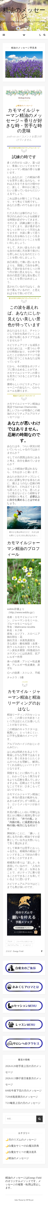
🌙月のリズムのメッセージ (20, 1139)
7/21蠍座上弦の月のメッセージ (22, 1103)
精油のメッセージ (24, 13)
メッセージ (27, 945)
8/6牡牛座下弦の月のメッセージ (23, 1090)
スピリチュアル (13, 945)
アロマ (9, 941)
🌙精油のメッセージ (24, 106)
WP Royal (29, 1200)
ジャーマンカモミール (24, 941)
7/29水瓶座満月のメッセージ (21, 1096)
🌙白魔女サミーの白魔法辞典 (22, 1145)
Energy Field (18, 951)
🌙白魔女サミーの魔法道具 (20, 1152)
